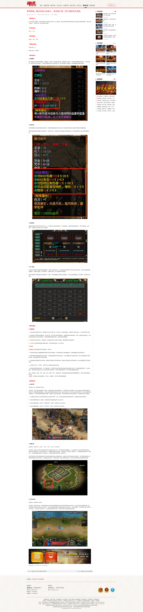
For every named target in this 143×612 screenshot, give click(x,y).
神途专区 (53, 5)
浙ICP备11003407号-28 (67, 605)
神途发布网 (34, 579)
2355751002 (59, 588)
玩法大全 (59, 5)
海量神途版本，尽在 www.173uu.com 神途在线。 (38, 565)
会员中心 (79, 5)
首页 (41, 5)
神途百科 (66, 5)
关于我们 (75, 605)
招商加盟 (92, 5)
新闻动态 (85, 5)
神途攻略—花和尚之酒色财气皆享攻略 (38, 571)
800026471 (37, 588)
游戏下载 (72, 5)
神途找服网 (41, 579)
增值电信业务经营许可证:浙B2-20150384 (54, 605)
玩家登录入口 (112, 5)
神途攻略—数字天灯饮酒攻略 (86, 571)
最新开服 (46, 5)
